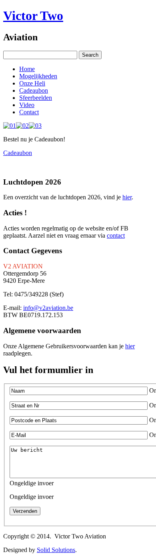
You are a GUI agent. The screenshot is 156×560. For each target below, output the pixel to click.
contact (116, 235)
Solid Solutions (56, 549)
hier (127, 197)
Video (26, 104)
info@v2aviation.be (48, 307)
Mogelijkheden (38, 76)
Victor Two (33, 15)
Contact (29, 112)
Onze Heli (32, 83)
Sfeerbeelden (35, 97)
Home (27, 69)
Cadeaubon (33, 90)
